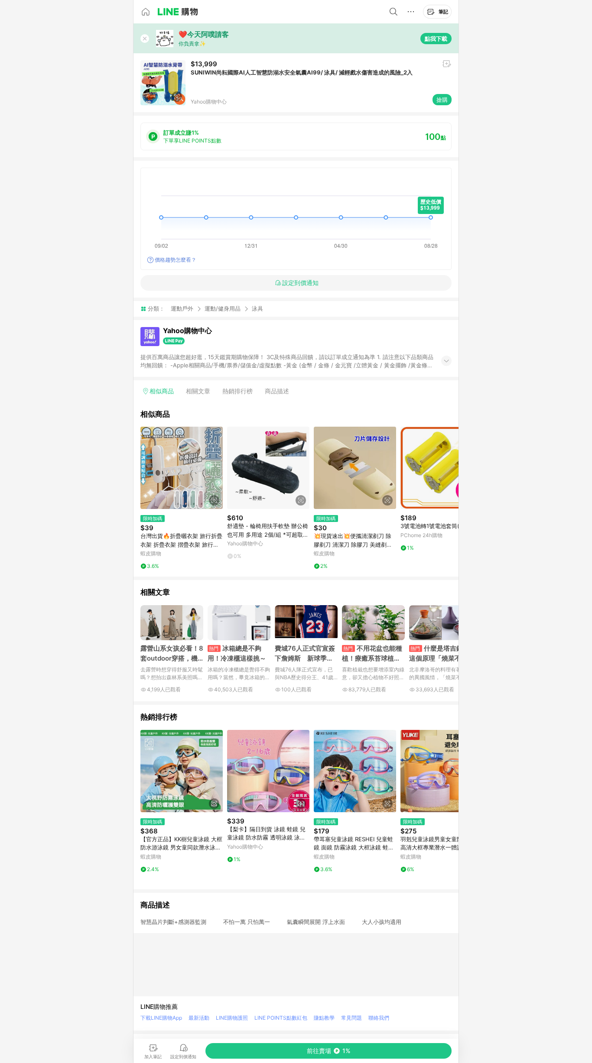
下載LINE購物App (161, 1017)
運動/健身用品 (223, 308)
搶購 (442, 99)
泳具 (257, 308)
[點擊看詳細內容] (181, 468)
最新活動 (199, 1017)
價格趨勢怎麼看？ (175, 259)
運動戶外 (182, 308)
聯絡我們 (378, 1017)
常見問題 (351, 1017)
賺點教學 (324, 1017)
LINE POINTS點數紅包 (280, 1017)
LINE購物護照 (232, 1017)
